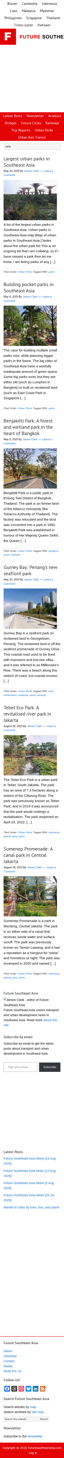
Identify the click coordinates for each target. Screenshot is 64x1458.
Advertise (10, 1356)
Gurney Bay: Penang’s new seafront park (30, 570)
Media (8, 1366)
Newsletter (35, 1436)
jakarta (7, 836)
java (15, 836)
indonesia (54, 832)
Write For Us (13, 1371)
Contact (9, 1361)
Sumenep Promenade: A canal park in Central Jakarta (28, 855)
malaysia (23, 695)
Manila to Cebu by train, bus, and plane (31, 1207)
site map (38, 1412)
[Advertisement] (32, 79)
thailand (15, 554)
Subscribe (49, 1067)
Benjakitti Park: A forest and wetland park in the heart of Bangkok (28, 426)
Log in (33, 1453)
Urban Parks (25, 271)
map (33, 1407)
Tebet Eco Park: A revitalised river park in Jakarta (27, 713)
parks (52, 271)
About (8, 1351)
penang (41, 695)
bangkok (53, 550)
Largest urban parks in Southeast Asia (27, 161)
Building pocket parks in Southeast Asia (29, 287)
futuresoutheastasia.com (44, 1448)
